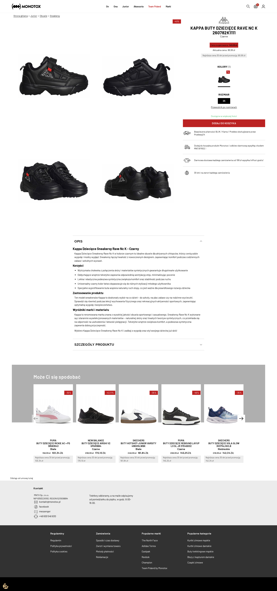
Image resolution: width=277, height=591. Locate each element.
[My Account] (263, 6)
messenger (44, 511)
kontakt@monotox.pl (49, 501)
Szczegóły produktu (94, 344)
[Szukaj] (248, 6)
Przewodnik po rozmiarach (224, 107)
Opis (78, 241)
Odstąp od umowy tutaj (21, 478)
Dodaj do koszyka (224, 123)
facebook (44, 506)
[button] (36, 418)
